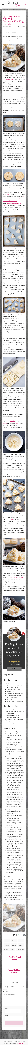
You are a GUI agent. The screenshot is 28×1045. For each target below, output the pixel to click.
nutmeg (6, 949)
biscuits (7, 194)
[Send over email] (18, 935)
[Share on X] (15, 935)
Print (14, 669)
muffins (11, 519)
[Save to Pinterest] (7, 935)
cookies (5, 423)
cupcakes (12, 421)
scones (12, 949)
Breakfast (4, 28)
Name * (7, 1008)
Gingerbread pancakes (17, 577)
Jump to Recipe (11, 32)
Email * (7, 1015)
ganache (14, 945)
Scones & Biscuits (10, 28)
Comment (6, 991)
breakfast (7, 941)
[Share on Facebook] (4, 935)
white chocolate (20, 949)
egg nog (7, 945)
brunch (14, 941)
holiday (21, 945)
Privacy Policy (20, 1043)
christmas (21, 941)
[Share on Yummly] (11, 935)
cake (17, 423)
